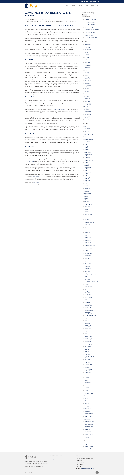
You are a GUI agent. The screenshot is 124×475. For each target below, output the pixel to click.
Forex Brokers (87, 266)
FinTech (86, 264)
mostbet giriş (87, 318)
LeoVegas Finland (88, 291)
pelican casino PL (88, 359)
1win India (86, 137)
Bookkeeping (87, 232)
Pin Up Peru (86, 374)
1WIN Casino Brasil (88, 133)
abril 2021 (86, 106)
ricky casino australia (88, 393)
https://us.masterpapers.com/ (59, 109)
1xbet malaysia (87, 172)
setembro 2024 (87, 49)
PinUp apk (86, 377)
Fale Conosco (94, 5)
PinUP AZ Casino (87, 379)
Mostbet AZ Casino (88, 305)
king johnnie (87, 289)
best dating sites (87, 219)
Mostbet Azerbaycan (88, 310)
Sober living (86, 403)
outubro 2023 (87, 67)
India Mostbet (87, 279)
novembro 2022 (87, 85)
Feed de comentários (88, 446)
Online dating (87, 349)
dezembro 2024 (87, 44)
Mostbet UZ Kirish (88, 338)
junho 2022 (86, 93)
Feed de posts (87, 444)
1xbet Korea (86, 168)
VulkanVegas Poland (88, 426)
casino (85, 235)
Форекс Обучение (88, 434)
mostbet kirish (87, 323)
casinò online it (87, 243)
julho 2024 (86, 52)
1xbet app (86, 147)
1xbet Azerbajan (87, 152)
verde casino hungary (89, 413)
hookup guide (87, 278)
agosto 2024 (87, 51)
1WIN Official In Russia (89, 139)
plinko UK (86, 387)
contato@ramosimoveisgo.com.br (87, 468)
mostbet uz (86, 335)
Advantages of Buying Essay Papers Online (48, 14)
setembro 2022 (87, 88)
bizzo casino (87, 225)
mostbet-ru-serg (87, 341)
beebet (85, 217)
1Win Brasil (86, 131)
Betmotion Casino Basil (89, 222)
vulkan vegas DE (87, 419)
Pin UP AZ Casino (88, 362)
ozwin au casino (87, 352)
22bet (85, 183)
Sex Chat (86, 398)
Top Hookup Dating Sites (89, 409)
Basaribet (86, 212)
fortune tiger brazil (88, 269)
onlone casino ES (88, 351)
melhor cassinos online (89, 300)
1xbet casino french (88, 159)
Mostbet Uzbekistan (88, 339)
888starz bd (87, 188)
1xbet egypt (86, 162)
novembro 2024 (87, 46)
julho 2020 (86, 117)
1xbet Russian (87, 180)
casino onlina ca (87, 240)
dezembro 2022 (87, 83)
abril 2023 (86, 77)
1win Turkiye (87, 141)
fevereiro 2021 (87, 109)
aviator (85, 190)
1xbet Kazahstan (87, 167)
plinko (85, 383)
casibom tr (86, 234)
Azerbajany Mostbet (88, 204)
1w (85, 126)
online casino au (87, 348)
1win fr (85, 136)
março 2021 (86, 108)
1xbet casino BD (87, 157)
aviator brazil (87, 191)
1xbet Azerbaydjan (88, 154)
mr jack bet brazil (88, 344)
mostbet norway (87, 325)
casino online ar (87, 242)
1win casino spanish (88, 134)
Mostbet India (87, 322)
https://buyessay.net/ (29, 161)
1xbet (85, 144)
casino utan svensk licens (89, 245)
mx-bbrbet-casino (88, 346)
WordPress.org (87, 448)
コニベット (86, 437)
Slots (85, 401)
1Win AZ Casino (87, 128)
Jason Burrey (37, 102)
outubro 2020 (87, 112)
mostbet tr (86, 333)
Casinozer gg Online (88, 251)
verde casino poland (88, 414)
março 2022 (87, 98)
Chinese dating (87, 255)
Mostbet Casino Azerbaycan (90, 315)
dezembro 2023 (87, 64)
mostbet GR (87, 320)
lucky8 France (87, 292)
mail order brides (88, 295)
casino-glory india (88, 248)
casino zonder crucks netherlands (91, 247)
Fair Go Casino (87, 263)
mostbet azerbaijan (88, 309)
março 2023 (87, 78)
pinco (85, 375)
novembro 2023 (87, 65)
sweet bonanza (87, 408)
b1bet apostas (87, 206)
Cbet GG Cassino (88, 253)
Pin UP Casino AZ (88, 369)
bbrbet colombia (88, 214)
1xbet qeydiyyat (87, 177)
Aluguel (86, 5)
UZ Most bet (87, 411)
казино (85, 427)
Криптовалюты (87, 431)
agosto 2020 (87, 116)
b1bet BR (86, 207)
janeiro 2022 (87, 101)
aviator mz (86, 199)
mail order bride (87, 294)
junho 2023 (86, 73)
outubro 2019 (87, 121)
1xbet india (86, 165)
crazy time (86, 256)
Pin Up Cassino (87, 370)
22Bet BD (86, 185)
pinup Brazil (86, 380)
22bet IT (86, 186)
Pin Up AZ (86, 361)
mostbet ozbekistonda (89, 330)
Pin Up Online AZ (88, 372)
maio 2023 (86, 75)
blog (85, 227)
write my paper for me (37, 131)
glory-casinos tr (87, 273)
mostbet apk (87, 302)
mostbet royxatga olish (89, 331)
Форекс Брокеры (88, 432)
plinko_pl (86, 388)
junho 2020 (86, 119)
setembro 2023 (87, 68)
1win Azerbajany (87, 129)
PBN (85, 357)
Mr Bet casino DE (88, 343)
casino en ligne (87, 237)
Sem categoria (36, 182)
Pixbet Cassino (87, 382)
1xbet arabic (86, 149)
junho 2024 (86, 54)
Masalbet (86, 299)
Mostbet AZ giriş (87, 307)
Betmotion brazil (87, 220)
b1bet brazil (86, 209)
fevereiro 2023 (87, 80)
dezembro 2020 (87, 111)
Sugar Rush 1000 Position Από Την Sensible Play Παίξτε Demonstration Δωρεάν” (90, 24)
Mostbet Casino (87, 312)
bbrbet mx (86, 216)
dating (85, 261)
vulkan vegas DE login (89, 421)
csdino (85, 260)
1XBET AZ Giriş (87, 150)
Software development (89, 405)
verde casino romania (88, 416)
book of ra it (87, 230)
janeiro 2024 (87, 62)
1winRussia (86, 142)
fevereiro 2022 (87, 99)
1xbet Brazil (86, 155)
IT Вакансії (86, 284)
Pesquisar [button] (84, 14)
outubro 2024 (87, 47)
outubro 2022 (87, 86)
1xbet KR (86, 170)
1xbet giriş (86, 164)
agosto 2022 (87, 90)
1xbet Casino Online (88, 160)
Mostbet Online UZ (88, 326)
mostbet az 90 (87, 304)
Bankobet (86, 211)
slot (85, 400)
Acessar (86, 443)
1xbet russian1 (87, 181)
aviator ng (86, 201)
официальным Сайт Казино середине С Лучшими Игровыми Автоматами (91, 29)
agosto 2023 (87, 70)
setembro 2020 (87, 114)
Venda (80, 5)
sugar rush (86, 406)
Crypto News (87, 258)
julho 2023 (86, 72)
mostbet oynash (87, 328)
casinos (86, 250)
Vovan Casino (87, 418)
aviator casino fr (87, 194)
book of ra (86, 229)
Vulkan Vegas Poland (88, 424)
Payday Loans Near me (89, 356)
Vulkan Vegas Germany (89, 423)
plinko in (86, 385)
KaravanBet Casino (88, 286)
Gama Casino (87, 271)
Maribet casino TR (88, 297)
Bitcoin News (87, 224)
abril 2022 (86, 96)
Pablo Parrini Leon (46, 19)
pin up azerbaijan (88, 364)
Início (67, 5)
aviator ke (86, 198)
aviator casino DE (88, 193)
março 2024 (87, 59)
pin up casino (87, 367)
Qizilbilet (86, 390)
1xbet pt (86, 175)
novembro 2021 (87, 104)
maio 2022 (86, 95)
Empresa (74, 5)
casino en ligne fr (88, 238)
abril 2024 (86, 57)
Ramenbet (86, 392)
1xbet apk (86, 146)
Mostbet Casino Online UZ (90, 317)
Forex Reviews (87, 268)
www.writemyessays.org (36, 176)
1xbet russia (86, 178)
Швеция (86, 436)
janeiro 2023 (87, 81)
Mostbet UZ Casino (88, 336)
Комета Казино (87, 429)
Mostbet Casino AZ (88, 313)
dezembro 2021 (87, 103)
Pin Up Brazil (87, 365)
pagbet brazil (87, 354)
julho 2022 (86, 91)
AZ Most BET (87, 203)
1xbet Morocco (87, 173)
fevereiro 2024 (87, 60)
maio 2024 (86, 55)
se (84, 395)
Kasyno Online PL (88, 287)
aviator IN (86, 196)
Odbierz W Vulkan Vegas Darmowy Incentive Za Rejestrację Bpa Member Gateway (91, 34)
